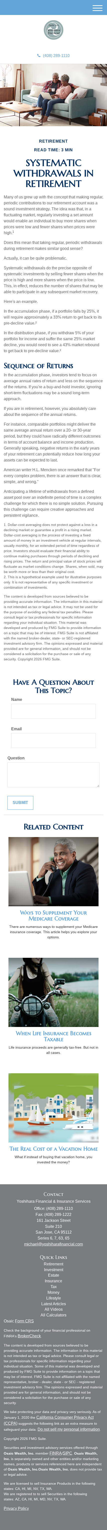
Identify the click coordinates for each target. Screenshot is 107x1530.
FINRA (56, 1453)
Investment (53, 1270)
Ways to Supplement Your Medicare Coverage (53, 915)
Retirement (53, 1264)
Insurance (53, 1281)
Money (53, 1292)
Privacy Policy (16, 1508)
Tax (54, 1287)
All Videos (54, 1309)
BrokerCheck (29, 1336)
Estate (53, 1275)
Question (16, 758)
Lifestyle (53, 1298)
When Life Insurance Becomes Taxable (53, 1036)
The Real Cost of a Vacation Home (53, 1148)
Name (16, 699)
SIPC (67, 1453)
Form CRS (24, 1321)
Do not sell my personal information (69, 1429)
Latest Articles (53, 1304)
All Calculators (53, 1315)
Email (16, 729)
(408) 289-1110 (56, 56)
